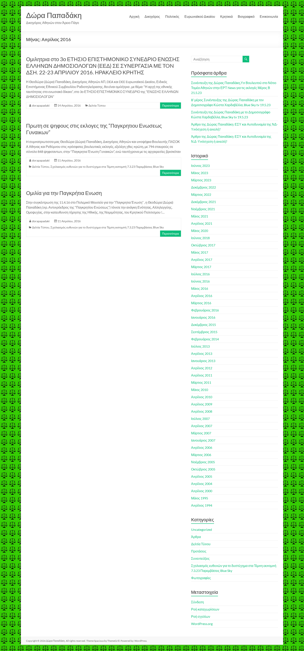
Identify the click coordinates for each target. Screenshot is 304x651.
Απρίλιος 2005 (201, 476)
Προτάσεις (198, 551)
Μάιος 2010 (199, 390)
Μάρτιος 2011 (201, 382)
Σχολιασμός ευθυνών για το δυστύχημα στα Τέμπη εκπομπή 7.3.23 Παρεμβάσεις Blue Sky (107, 166)
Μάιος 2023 (199, 173)
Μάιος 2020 (199, 231)
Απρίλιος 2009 (201, 404)
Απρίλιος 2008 (201, 411)
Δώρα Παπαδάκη (54, 15)
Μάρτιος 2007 (201, 433)
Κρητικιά (226, 16)
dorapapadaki (41, 105)
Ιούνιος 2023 (200, 166)
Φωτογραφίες (201, 578)
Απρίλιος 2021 (201, 223)
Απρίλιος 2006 (201, 447)
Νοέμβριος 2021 (203, 209)
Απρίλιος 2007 (201, 426)
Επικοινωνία (269, 16)
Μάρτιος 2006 (201, 455)
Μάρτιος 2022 (201, 194)
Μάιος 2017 (199, 252)
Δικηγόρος (152, 16)
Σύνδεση (197, 602)
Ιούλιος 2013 (200, 346)
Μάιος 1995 (199, 498)
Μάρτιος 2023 (201, 180)
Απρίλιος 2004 (201, 484)
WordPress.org (202, 624)
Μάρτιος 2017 (201, 267)
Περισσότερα (170, 105)
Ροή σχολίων (200, 616)
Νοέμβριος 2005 (203, 462)
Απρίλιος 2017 (201, 259)
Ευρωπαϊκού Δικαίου (199, 16)
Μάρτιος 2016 (201, 303)
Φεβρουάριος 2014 (205, 339)
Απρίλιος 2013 (201, 353)
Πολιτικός (172, 16)
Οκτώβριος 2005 (203, 469)
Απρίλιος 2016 (201, 296)
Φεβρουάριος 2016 (205, 310)
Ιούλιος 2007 (200, 419)
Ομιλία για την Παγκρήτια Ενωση (64, 193)
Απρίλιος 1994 (201, 505)
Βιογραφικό (246, 16)
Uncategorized (201, 529)
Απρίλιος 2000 (201, 491)
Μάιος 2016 (199, 288)
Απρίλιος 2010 (201, 397)
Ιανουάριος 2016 (203, 317)
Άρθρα (196, 537)
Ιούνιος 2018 (200, 238)
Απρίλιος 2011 (201, 375)
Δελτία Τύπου (97, 105)
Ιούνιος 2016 (200, 281)
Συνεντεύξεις (200, 558)
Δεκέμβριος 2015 (203, 325)
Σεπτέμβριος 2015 (204, 332)
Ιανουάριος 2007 (203, 440)
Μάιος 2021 (199, 216)
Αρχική (134, 16)
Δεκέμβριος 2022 (203, 187)
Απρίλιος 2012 (201, 368)
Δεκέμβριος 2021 (203, 202)
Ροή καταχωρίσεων (205, 609)
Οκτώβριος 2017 (203, 245)
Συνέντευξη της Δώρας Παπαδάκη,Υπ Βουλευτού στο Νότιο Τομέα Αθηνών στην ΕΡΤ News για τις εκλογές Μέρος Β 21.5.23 (233, 88)
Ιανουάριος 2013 (203, 361)
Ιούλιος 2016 (200, 274)
